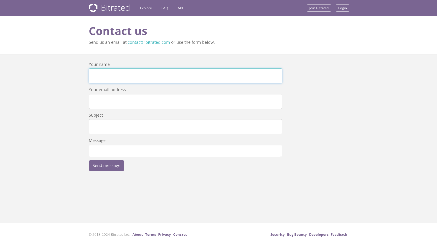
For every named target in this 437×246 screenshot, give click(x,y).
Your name (99, 64)
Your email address (107, 89)
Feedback (339, 234)
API (180, 8)
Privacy (164, 234)
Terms (150, 234)
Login (342, 8)
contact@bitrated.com (149, 42)
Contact (180, 234)
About (137, 234)
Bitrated (109, 8)
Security (277, 234)
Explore (146, 8)
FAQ (164, 8)
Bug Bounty (297, 234)
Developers (318, 234)
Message (97, 140)
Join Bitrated (319, 8)
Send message (106, 165)
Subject (96, 115)
